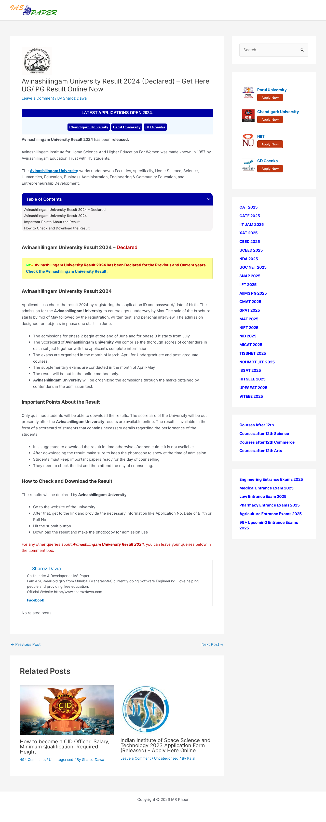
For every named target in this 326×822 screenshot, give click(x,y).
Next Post (212, 644)
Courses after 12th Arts (260, 450)
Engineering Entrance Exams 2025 (271, 479)
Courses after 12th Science (264, 433)
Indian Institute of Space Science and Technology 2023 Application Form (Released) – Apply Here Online (165, 745)
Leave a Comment (38, 98)
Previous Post (25, 644)
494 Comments (33, 759)
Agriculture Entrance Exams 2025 (270, 513)
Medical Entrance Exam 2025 (266, 488)
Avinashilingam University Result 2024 (55, 216)
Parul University (127, 127)
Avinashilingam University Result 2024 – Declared (64, 210)
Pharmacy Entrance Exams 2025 (269, 505)
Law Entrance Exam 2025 (263, 496)
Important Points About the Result (52, 222)
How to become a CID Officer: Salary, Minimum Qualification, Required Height (65, 746)
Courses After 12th (256, 424)
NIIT (261, 136)
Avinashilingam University (54, 170)
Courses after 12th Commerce (267, 442)
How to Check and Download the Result (57, 228)
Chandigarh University (88, 127)
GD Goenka (155, 127)
